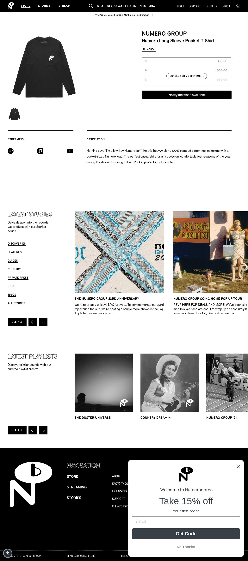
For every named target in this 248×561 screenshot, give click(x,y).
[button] (238, 6)
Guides (13, 260)
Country (14, 269)
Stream (65, 6)
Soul (11, 286)
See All (17, 322)
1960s (12, 294)
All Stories (16, 303)
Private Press (18, 277)
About (180, 5)
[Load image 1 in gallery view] (14, 114)
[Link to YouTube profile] (70, 151)
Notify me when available (187, 95)
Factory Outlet (123, 484)
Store (25, 6)
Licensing (119, 491)
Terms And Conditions (80, 556)
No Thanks (186, 546)
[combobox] (124, 6)
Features (15, 252)
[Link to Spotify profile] (11, 150)
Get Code (186, 533)
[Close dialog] (238, 466)
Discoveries (17, 243)
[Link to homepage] (11, 5)
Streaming (77, 487)
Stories (44, 6)
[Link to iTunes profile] (40, 150)
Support (195, 5)
